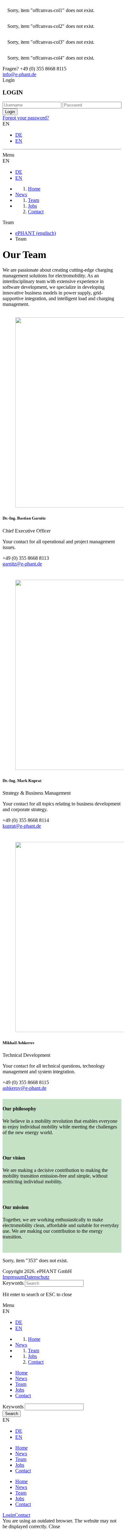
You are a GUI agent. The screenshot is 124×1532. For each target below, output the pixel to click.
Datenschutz (36, 1277)
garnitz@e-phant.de (22, 563)
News (21, 1378)
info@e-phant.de (19, 74)
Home (21, 1372)
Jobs (19, 1390)
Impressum (13, 1277)
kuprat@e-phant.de (22, 826)
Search (11, 1413)
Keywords (13, 1283)
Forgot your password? (26, 117)
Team (20, 1384)
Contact (23, 1395)
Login (9, 1515)
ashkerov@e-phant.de (24, 1088)
